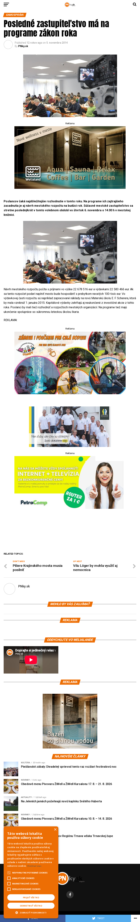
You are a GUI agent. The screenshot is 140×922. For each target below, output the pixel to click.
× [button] (55, 829)
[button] (31, 912)
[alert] (31, 872)
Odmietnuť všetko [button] (31, 905)
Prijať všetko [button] (31, 897)
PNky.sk (23, 46)
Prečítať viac (34, 866)
